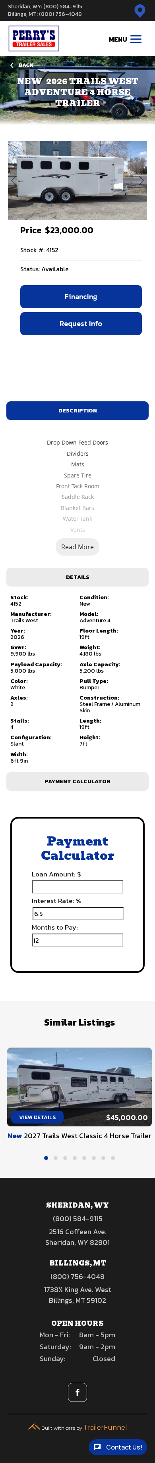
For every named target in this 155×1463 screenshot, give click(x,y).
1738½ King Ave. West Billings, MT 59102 (77, 1295)
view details (37, 1117)
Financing (81, 296)
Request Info (81, 323)
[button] (46, 1158)
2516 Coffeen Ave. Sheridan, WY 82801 (77, 1237)
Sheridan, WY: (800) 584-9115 (45, 6)
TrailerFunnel (105, 1427)
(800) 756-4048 (77, 1276)
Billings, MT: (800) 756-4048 (45, 14)
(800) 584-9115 (78, 1218)
